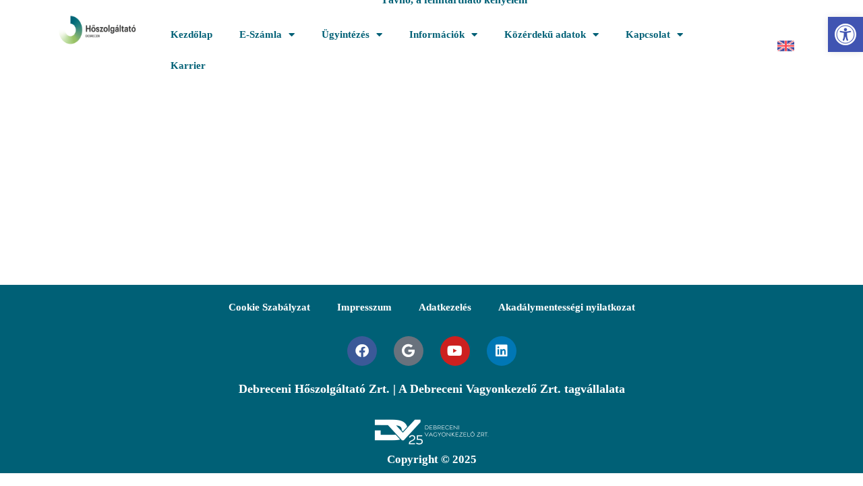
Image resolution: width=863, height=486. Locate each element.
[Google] (408, 351)
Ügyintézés (345, 34)
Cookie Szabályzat (269, 307)
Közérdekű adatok (545, 34)
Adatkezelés (445, 307)
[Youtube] (455, 351)
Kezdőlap (191, 34)
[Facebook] (362, 351)
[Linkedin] (501, 351)
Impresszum (364, 307)
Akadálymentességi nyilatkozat (566, 307)
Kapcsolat (648, 34)
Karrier (188, 65)
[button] (845, 34)
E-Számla (260, 34)
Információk (437, 34)
